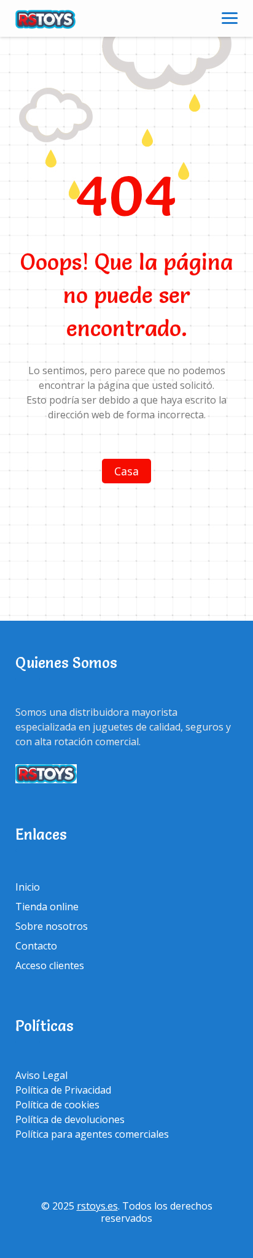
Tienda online (47, 906)
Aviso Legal (41, 1075)
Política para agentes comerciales (92, 1134)
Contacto (36, 946)
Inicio (27, 887)
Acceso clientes (49, 965)
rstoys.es (97, 1206)
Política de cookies (57, 1104)
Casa (126, 471)
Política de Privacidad (63, 1090)
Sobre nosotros (51, 926)
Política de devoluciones (70, 1119)
